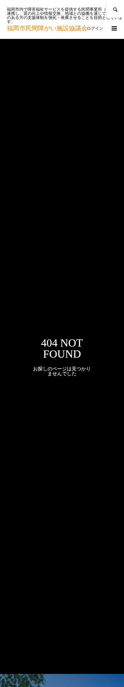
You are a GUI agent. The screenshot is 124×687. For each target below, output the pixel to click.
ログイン (95, 28)
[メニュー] (113, 28)
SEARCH (115, 9)
